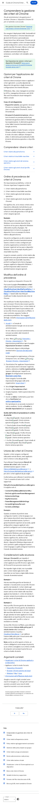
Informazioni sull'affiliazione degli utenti (18, 676)
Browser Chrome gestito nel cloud (19, 671)
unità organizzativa (13, 401)
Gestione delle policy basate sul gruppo (19, 748)
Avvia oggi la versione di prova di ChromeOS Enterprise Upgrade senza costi (19, 65)
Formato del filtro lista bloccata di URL (18, 779)
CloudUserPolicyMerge (11, 634)
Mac (15, 673)
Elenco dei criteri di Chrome (15, 771)
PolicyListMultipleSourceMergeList (16, 469)
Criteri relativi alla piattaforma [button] (14, 152)
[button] (3, 2)
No (24, 713)
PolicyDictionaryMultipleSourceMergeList (18, 471)
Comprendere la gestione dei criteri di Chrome (19, 734)
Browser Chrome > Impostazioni (17, 361)
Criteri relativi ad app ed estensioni (17, 752)
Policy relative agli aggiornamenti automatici (20, 743)
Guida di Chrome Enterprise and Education (15, 3)
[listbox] (9, 799)
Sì (14, 713)
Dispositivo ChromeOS (15, 668)
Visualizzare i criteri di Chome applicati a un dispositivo (20, 766)
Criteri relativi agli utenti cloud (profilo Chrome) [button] (17, 169)
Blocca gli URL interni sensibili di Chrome (19, 783)
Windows (10, 673)
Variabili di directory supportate (16, 775)
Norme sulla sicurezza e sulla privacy (18, 756)
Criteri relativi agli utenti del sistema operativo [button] (16, 162)
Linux (20, 673)
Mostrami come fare (14, 376)
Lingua (7, 797)
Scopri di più (20, 383)
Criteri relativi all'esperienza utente (17, 739)
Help (5, 728)
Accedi (8, 323)
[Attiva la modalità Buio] (18, 799)
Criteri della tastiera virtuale (15, 760)
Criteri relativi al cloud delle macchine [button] (16, 156)
